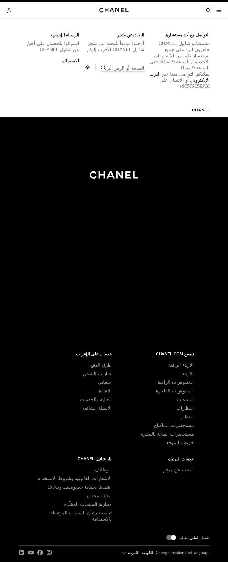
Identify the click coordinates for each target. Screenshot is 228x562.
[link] (87, 67)
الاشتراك (70, 60)
